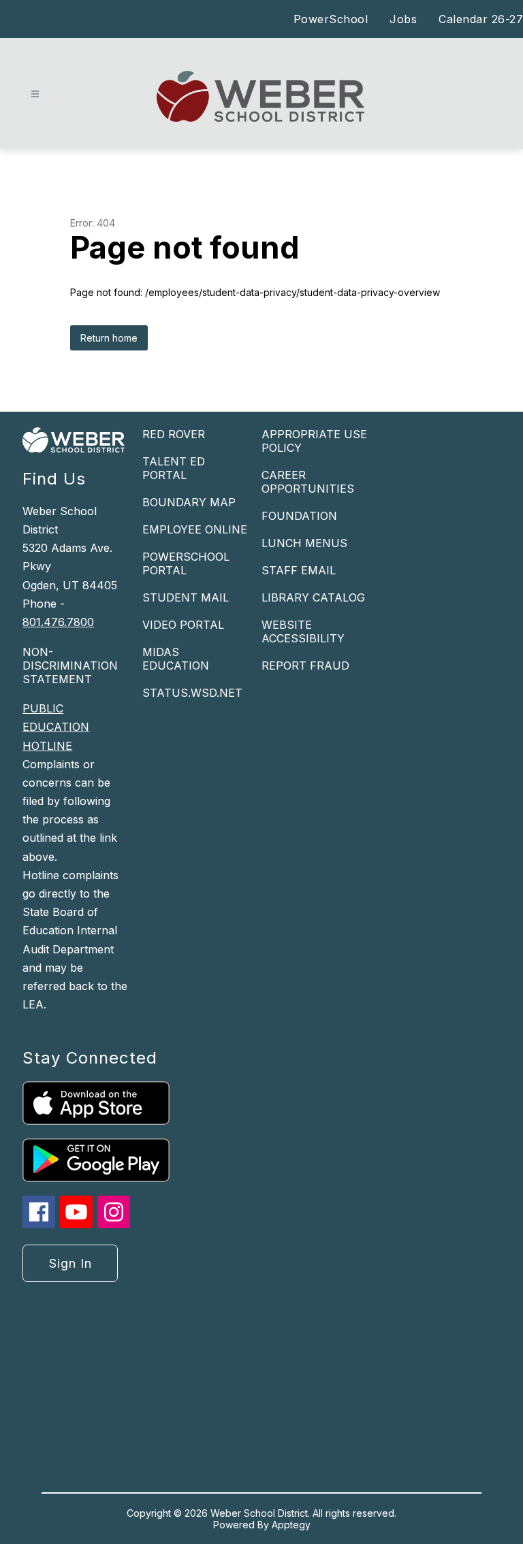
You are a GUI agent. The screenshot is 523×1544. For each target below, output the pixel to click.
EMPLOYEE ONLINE (194, 529)
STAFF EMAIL (299, 570)
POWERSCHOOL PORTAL (185, 563)
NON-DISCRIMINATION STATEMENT (70, 665)
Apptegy (291, 1524)
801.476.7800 (58, 622)
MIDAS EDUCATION (175, 658)
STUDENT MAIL (185, 597)
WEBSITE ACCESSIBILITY (303, 631)
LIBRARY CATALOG (313, 597)
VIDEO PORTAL (183, 624)
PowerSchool (331, 19)
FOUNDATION (299, 516)
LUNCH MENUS (304, 543)
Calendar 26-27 (481, 19)
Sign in (70, 1263)
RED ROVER (173, 434)
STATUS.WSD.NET (192, 693)
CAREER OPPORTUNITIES (308, 481)
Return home (109, 338)
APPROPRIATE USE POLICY (314, 441)
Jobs (403, 19)
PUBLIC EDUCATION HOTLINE (55, 727)
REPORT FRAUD (305, 665)
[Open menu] (35, 94)
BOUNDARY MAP (189, 502)
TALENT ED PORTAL (173, 468)
